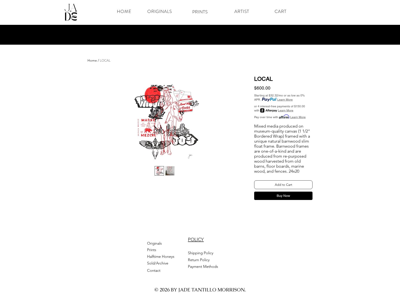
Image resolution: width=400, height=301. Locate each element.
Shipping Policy (200, 253)
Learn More (285, 99)
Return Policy (199, 260)
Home (92, 60)
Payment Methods (203, 266)
